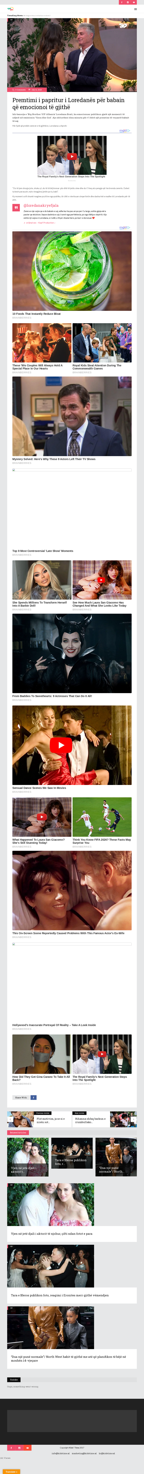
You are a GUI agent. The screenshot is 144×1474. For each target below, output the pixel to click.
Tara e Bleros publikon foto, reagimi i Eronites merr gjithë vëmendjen (60, 1295)
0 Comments (20, 90)
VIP (11, 20)
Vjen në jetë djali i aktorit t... (23, 1170)
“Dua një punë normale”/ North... (111, 1169)
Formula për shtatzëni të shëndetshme (39, 15)
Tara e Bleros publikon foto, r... (70, 1162)
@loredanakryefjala (41, 205)
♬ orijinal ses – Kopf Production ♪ (39, 222)
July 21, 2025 (36, 90)
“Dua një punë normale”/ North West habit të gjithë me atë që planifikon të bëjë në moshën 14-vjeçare (68, 1358)
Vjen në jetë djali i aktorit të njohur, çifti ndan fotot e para (51, 1234)
